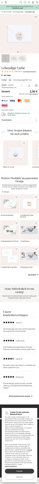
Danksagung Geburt (26, 267)
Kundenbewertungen (29, 71)
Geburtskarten (24, 241)
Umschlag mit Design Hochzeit (26, 216)
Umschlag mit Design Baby (9, 267)
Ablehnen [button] (19, 477)
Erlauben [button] (19, 471)
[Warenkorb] (33, 2)
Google (30, 450)
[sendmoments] (5, 2)
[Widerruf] (37, 2)
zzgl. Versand (33, 94)
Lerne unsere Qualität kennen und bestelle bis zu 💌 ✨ (19, 7)
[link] (15, 152)
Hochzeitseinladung (7, 215)
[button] (29, 2)
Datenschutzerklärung (11, 466)
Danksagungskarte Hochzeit (9, 241)
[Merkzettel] (25, 2)
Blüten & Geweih (8, 167)
